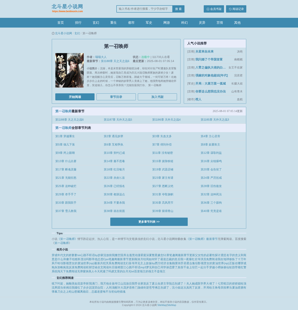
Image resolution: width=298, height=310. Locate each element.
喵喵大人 (101, 57)
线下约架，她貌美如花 (66, 283)
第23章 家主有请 (162, 177)
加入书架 (157, 96)
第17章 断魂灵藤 (65, 169)
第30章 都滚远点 (114, 194)
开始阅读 (75, 96)
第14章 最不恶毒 (114, 161)
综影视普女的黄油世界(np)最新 (80, 263)
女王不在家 (235, 67)
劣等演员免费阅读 (206, 259)
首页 (60, 22)
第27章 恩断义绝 (162, 186)
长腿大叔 (237, 83)
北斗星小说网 (67, 8)
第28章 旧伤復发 (211, 186)
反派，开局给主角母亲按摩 (212, 287)
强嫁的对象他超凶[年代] (211, 75)
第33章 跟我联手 (65, 202)
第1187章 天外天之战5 (118, 119)
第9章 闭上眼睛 (65, 152)
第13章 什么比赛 (65, 161)
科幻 (184, 22)
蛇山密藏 (74, 291)
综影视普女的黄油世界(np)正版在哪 (218, 263)
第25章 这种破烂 (65, 186)
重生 (113, 22)
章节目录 (116, 96)
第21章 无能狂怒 (65, 177)
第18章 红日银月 (114, 169)
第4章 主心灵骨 (210, 136)
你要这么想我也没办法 (210, 91)
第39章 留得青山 (162, 211)
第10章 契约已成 (114, 152)
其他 (237, 22)
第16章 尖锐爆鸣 (211, 161)
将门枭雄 (137, 287)
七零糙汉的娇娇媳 (229, 283)
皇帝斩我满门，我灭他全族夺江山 (101, 283)
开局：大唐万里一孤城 (210, 83)
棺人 (198, 99)
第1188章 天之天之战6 (115, 61)
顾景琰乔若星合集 (183, 263)
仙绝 (117, 291)
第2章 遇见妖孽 (113, 136)
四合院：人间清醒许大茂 (110, 287)
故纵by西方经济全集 (159, 263)
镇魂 (122, 291)
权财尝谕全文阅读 (97, 267)
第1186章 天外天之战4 (166, 119)
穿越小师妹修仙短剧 (222, 267)
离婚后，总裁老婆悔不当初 (97, 291)
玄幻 (96, 22)
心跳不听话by (89, 255)
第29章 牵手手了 (65, 194)
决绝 (240, 51)
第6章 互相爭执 (113, 144)
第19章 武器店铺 (162, 169)
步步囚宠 (88, 287)
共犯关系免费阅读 (111, 263)
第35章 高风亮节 (162, 202)
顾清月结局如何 (144, 259)
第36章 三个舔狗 (211, 202)
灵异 (202, 22)
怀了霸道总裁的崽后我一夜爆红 (174, 259)
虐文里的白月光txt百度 (125, 271)
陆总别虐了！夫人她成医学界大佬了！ (193, 283)
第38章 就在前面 (114, 211)
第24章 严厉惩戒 (211, 177)
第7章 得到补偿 (162, 144)
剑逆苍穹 (149, 287)
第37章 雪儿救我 (65, 211)
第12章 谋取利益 (211, 152)
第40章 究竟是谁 (211, 211)
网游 (166, 22)
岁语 (129, 287)
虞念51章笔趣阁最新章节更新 (176, 255)
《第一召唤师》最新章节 (202, 239)
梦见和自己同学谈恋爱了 (162, 267)
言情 (220, 22)
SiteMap (161, 305)
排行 (78, 22)
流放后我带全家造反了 (137, 283)
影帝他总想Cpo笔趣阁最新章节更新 (111, 259)
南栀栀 (238, 59)
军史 (149, 22)
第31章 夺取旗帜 (162, 194)
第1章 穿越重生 (65, 136)
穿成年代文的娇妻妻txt (66, 255)
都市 (131, 22)
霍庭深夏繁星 (149, 255)
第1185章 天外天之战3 (215, 119)
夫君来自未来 (204, 51)
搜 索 (178, 9)
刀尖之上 (63, 291)
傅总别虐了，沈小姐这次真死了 (175, 287)
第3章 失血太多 (162, 136)
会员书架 (216, 9)
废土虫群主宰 (160, 283)
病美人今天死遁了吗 (98, 271)
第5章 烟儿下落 (65, 144)
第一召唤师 (63, 111)
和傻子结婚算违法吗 (76, 259)
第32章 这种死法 (211, 194)
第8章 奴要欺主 (210, 144)
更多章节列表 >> (149, 221)
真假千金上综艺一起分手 (193, 267)
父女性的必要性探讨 (208, 255)
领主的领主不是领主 (152, 271)
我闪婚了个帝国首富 (209, 59)
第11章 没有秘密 (162, 152)
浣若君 (238, 75)
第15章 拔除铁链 (162, 161)
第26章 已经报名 (114, 186)
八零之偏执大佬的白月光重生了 (211, 67)
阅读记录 (238, 9)
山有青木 (237, 91)
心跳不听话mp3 (136, 267)
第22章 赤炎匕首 (114, 177)
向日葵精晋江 (117, 267)
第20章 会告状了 (211, 169)
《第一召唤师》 (67, 239)
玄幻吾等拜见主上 (134, 263)
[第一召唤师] (71, 72)
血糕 (240, 99)
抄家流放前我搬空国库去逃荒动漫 (119, 255)
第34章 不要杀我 (114, 202)
